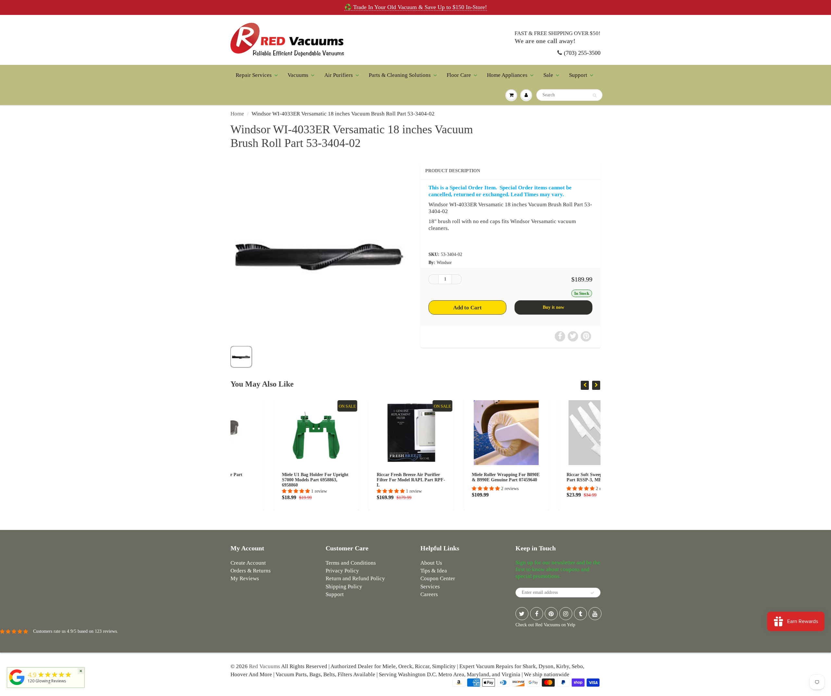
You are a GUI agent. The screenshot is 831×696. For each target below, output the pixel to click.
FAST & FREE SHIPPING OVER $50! (558, 33)
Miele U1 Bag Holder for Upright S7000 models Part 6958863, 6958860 (272, 479)
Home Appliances (507, 75)
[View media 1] (241, 356)
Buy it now (553, 307)
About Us (431, 563)
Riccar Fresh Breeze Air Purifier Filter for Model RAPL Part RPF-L (368, 479)
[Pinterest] (551, 613)
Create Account (248, 563)
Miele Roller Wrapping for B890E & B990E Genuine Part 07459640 (462, 477)
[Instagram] (565, 613)
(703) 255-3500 (582, 53)
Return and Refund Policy (355, 578)
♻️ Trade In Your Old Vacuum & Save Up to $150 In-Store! (415, 7)
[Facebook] (536, 613)
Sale (548, 75)
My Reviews (244, 578)
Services (430, 586)
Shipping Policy (344, 586)
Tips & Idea (433, 571)
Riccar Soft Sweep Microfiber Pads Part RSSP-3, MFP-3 (558, 477)
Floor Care (459, 75)
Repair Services (254, 75)
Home (237, 114)
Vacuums (298, 75)
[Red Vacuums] (16, 685)
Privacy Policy (342, 571)
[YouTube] (595, 613)
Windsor (444, 262)
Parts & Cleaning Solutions (400, 75)
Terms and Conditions (351, 563)
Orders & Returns (250, 571)
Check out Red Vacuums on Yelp (545, 624)
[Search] (594, 95)
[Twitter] (521, 613)
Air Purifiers (338, 75)
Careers (429, 594)
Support (578, 75)
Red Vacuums (264, 666)
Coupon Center (437, 578)
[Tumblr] (580, 613)
